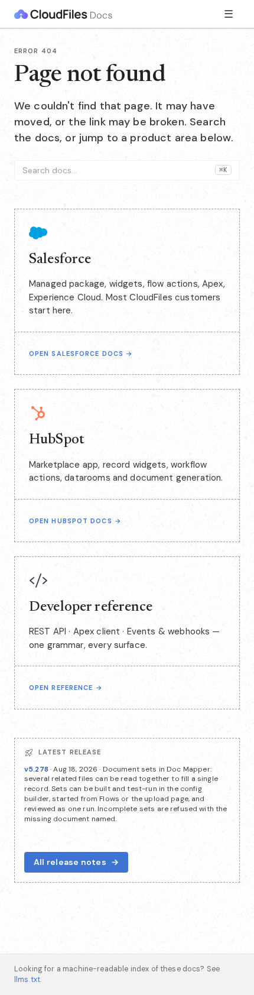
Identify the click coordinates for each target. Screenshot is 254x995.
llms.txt (27, 979)
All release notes (76, 862)
